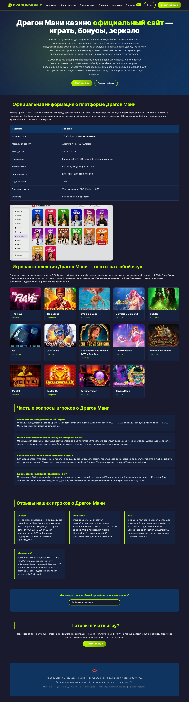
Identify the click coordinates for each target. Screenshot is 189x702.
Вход (149, 5)
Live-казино (50, 5)
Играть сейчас (81, 83)
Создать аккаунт (169, 5)
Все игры (133, 5)
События (103, 5)
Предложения (87, 5)
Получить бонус (106, 83)
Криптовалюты (68, 5)
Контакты (117, 5)
